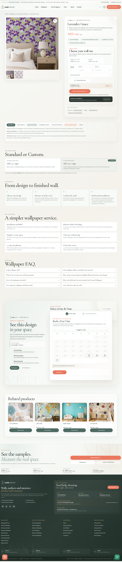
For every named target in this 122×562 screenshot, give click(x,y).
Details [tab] (81, 125)
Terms (72, 558)
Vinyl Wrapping (55, 7)
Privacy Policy (97, 523)
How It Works (66, 528)
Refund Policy (97, 530)
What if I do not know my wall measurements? (20, 275)
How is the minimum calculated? (16, 280)
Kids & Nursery (4, 533)
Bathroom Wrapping (37, 533)
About (72, 7)
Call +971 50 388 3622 (108, 462)
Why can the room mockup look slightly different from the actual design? (85, 275)
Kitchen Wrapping (36, 525)
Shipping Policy (98, 528)
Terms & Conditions (98, 525)
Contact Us (66, 535)
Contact (79, 7)
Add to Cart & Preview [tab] (70, 125)
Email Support (97, 535)
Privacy (68, 558)
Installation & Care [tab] (44, 125)
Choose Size (20, 430)
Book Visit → (107, 99)
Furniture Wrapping (36, 535)
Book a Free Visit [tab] (32, 125)
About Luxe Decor (67, 525)
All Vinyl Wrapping (45, 523)
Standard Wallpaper (6, 530)
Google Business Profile (107, 533)
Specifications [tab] (21, 125)
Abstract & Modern (22, 14)
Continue (59, 372)
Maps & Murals (4, 543)
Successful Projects (68, 530)
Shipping (76, 558)
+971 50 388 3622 (25, 368)
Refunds (81, 558)
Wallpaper (44, 7)
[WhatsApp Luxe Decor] (104, 7)
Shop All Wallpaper (5, 525)
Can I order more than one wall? (72, 285)
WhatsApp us (14, 368)
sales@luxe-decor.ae (116, 2)
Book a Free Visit (96, 457)
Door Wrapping (35, 530)
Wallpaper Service (14, 523)
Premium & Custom (5, 528)
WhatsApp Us (82, 462)
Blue (86, 110)
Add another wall (80, 80)
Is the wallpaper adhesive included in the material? (78, 270)
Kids (65, 7)
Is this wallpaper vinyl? (13, 270)
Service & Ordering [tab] (57, 125)
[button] (55, 21)
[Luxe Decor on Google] (14, 506)
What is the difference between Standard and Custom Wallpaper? (82, 280)
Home (36, 7)
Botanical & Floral (93, 110)
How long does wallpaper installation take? (19, 285)
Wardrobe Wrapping (37, 528)
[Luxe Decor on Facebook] (6, 506)
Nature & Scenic (4, 540)
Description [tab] (11, 125)
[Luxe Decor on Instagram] (2, 506)
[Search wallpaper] (100, 7)
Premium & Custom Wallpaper (75, 113)
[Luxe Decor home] (7, 7)
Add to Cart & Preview (79, 91)
